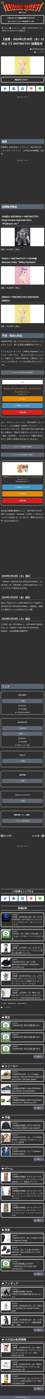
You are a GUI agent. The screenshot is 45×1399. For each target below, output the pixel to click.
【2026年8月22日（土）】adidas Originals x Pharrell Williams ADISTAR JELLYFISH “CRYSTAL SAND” (27, 1077)
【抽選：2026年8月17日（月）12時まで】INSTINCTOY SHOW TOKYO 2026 (27, 1308)
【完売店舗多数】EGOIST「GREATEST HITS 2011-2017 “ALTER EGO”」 (24, 1266)
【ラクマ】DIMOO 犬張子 (23, 447)
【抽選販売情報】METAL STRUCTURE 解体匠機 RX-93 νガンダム (27, 1294)
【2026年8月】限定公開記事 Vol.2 (26, 1037)
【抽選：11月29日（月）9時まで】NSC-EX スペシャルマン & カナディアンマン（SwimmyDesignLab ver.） (27, 995)
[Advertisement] (22, 117)
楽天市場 (23, 412)
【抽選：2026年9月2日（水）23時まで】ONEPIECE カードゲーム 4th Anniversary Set (27, 1367)
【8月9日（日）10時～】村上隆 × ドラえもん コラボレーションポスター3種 (27, 936)
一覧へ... (39, 1057)
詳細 (23, 701)
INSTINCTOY (27, 341)
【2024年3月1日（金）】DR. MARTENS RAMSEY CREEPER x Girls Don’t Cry (26, 964)
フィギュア (40, 52)
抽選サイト (23, 734)
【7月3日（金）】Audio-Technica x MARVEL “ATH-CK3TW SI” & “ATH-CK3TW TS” (26, 1252)
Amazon (23, 399)
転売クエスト (26, 1397)
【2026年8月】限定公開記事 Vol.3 (26, 1049)
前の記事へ (8, 836)
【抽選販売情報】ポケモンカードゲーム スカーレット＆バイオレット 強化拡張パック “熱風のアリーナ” (27, 1179)
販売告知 (23, 728)
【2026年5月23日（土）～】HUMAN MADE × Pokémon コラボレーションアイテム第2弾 (27, 1139)
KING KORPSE (21, 1003)
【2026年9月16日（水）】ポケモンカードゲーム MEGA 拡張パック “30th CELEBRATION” (27, 1381)
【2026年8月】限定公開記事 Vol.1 (26, 1025)
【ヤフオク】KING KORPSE (23, 372)
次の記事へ (36, 836)
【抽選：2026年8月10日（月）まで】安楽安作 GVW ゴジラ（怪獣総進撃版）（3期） (27, 1322)
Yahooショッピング (23, 405)
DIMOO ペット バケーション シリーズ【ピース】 (22, 477)
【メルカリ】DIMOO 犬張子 (23, 455)
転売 (5, 1003)
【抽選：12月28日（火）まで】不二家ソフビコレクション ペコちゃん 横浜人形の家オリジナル (27, 950)
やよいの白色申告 (23, 821)
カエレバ (25, 394)
